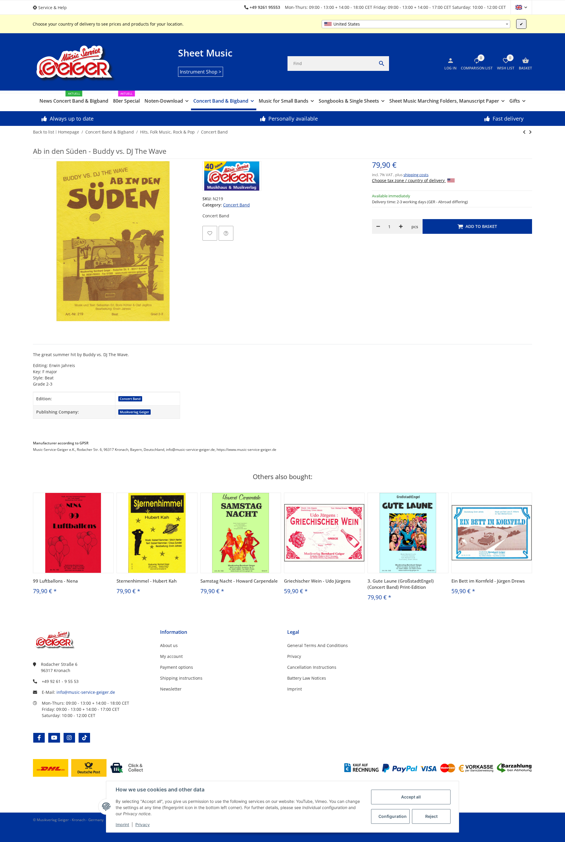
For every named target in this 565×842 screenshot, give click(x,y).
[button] (52, 7)
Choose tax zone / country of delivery (409, 180)
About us (169, 645)
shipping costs (415, 174)
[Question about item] (226, 233)
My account (171, 656)
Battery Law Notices (306, 678)
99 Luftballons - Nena (55, 581)
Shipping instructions (181, 678)
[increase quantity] (401, 226)
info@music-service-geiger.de (85, 692)
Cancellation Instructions (311, 667)
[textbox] (416, 24)
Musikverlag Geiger (134, 412)
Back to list (43, 132)
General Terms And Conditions (317, 645)
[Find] (381, 63)
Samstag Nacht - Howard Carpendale (239, 581)
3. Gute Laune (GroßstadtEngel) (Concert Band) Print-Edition (401, 584)
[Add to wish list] (209, 233)
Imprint (122, 824)
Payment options (176, 667)
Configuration (392, 816)
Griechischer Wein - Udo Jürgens (317, 581)
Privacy (142, 824)
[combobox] (416, 24)
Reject (431, 816)
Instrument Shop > (200, 72)
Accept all (411, 796)
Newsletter (171, 689)
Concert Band (236, 205)
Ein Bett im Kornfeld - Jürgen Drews (488, 581)
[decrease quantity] (378, 226)
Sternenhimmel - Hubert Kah (147, 581)
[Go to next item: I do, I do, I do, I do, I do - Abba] (524, 132)
